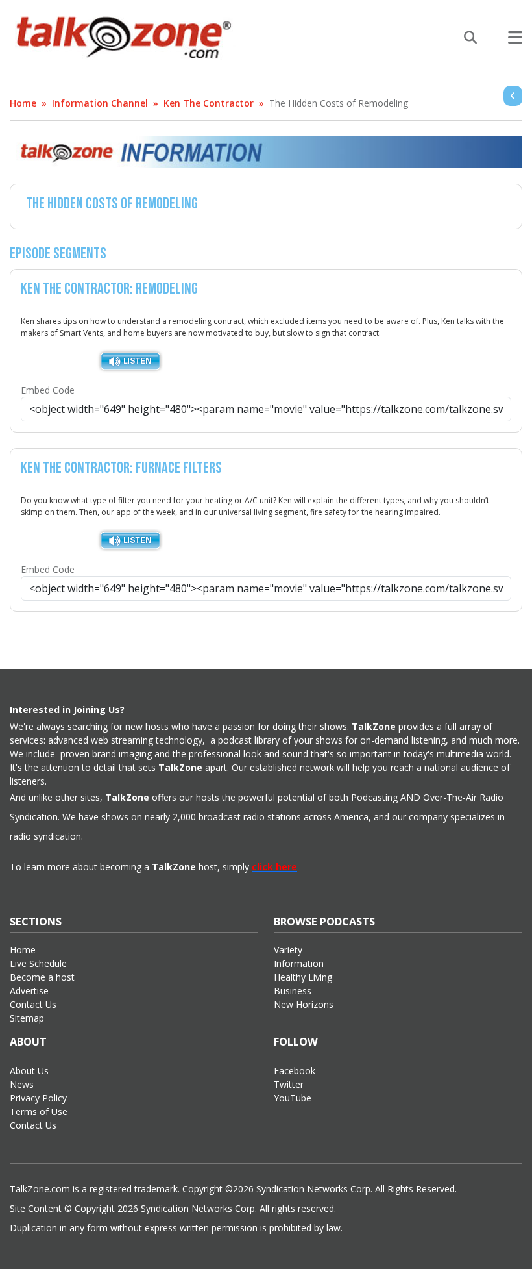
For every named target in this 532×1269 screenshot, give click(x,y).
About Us (29, 1070)
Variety (288, 950)
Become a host (42, 977)
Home (23, 103)
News (22, 1084)
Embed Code (48, 390)
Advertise (29, 991)
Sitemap (27, 1018)
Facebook (294, 1070)
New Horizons (303, 1004)
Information (299, 963)
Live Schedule (38, 963)
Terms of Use (38, 1111)
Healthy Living (303, 977)
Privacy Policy (38, 1098)
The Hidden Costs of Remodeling (338, 103)
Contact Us (33, 1004)
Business (292, 991)
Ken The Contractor (208, 103)
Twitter (289, 1084)
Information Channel (100, 103)
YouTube (292, 1098)
